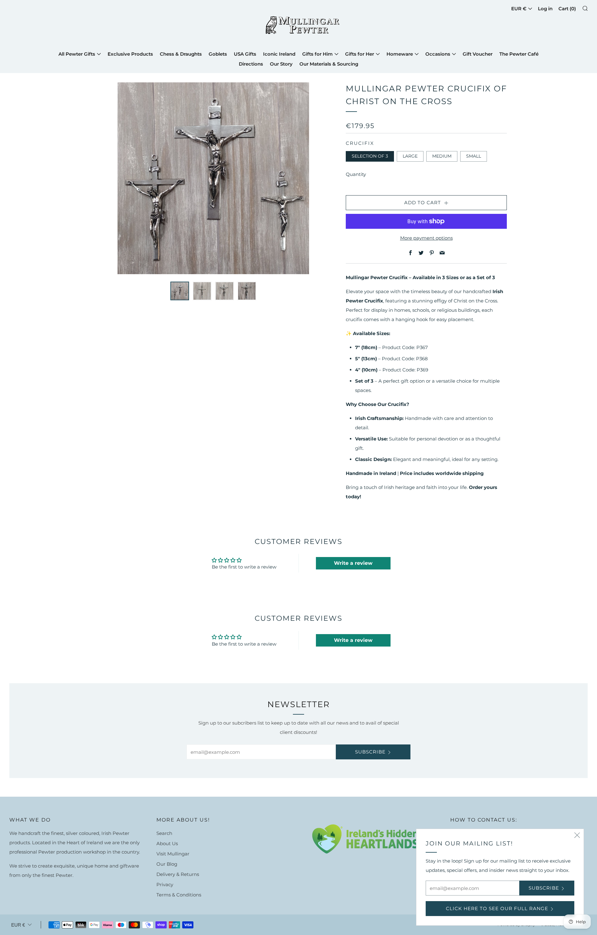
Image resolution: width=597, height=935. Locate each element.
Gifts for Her (359, 54)
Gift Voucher (478, 54)
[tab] (179, 291)
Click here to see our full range (497, 908)
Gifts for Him (317, 54)
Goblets (218, 54)
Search (164, 833)
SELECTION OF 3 (370, 156)
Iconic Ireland (279, 54)
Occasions (437, 54)
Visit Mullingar (172, 854)
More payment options (426, 238)
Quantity (356, 174)
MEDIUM (441, 156)
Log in (545, 9)
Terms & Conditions (178, 895)
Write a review (353, 563)
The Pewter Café (519, 54)
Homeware (399, 54)
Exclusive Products (130, 54)
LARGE (410, 156)
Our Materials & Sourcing (328, 64)
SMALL (473, 156)
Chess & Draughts (181, 54)
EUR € (518, 9)
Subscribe (370, 752)
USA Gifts (245, 54)
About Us (167, 843)
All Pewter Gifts (76, 54)
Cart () (567, 9)
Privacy (164, 884)
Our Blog (166, 864)
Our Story (281, 64)
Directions (251, 64)
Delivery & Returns (177, 874)
